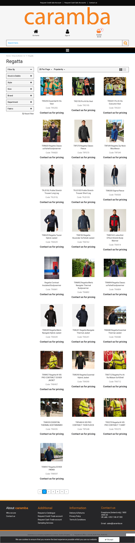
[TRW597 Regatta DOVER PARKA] (51, 452)
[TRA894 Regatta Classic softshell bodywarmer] (115, 268)
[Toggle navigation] (67, 50)
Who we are (11, 513)
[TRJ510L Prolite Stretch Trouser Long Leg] (51, 175)
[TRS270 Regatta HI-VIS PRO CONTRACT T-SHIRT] (115, 407)
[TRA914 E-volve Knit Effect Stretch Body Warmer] (115, 220)
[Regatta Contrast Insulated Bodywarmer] (51, 268)
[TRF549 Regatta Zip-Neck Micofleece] (115, 131)
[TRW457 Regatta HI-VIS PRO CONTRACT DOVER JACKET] (51, 360)
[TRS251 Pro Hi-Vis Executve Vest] (115, 86)
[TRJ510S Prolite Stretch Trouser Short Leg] (83, 175)
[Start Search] (125, 43)
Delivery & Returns (77, 513)
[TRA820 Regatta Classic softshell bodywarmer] (51, 131)
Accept (110, 540)
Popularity (58, 69)
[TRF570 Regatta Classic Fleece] (83, 131)
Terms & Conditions (77, 520)
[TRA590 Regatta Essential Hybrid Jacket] (83, 360)
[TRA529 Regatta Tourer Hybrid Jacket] (51, 220)
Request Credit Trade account (50, 516)
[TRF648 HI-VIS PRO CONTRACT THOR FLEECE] (83, 407)
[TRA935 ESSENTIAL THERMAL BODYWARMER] (51, 407)
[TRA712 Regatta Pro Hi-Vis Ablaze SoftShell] (115, 360)
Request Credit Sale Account (50, 3)
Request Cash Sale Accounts (75, 3)
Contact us (93, 3)
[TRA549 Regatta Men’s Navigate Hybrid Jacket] (51, 315)
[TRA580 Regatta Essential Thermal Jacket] (115, 315)
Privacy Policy (75, 516)
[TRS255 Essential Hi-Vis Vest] (51, 86)
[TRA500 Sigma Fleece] (115, 175)
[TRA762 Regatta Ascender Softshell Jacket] (83, 220)
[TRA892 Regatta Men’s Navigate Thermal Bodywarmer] (83, 268)
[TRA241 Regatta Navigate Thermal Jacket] (83, 315)
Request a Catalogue (46, 513)
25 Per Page (44, 69)
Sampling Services (45, 523)
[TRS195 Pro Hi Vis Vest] (83, 86)
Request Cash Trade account (50, 520)
